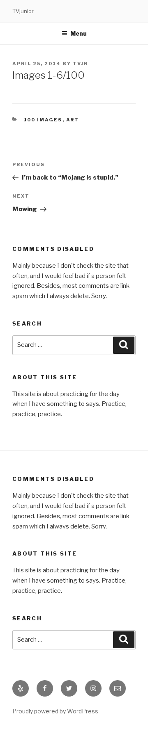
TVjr (80, 63)
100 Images (43, 120)
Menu (78, 33)
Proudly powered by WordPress (55, 711)
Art (72, 120)
